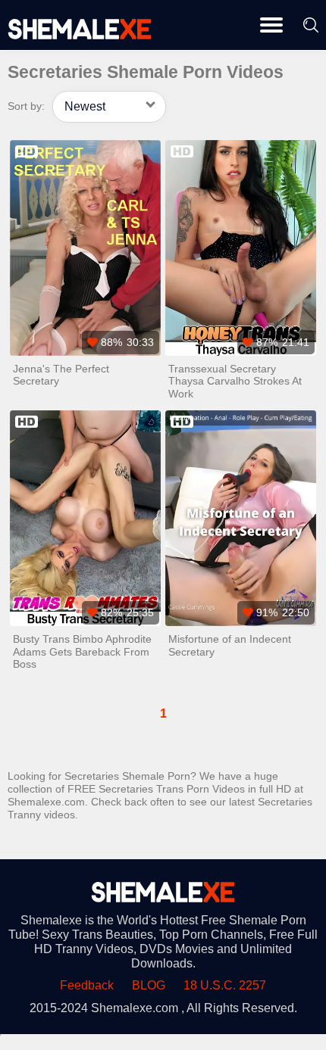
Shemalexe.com (134, 1008)
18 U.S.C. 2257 (224, 985)
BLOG (148, 985)
